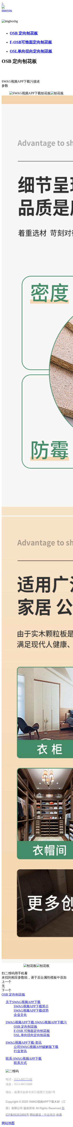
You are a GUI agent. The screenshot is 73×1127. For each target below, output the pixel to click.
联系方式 (20, 1063)
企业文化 (20, 1014)
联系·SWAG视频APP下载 (24, 1058)
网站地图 (8, 1123)
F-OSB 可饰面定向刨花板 (32, 1031)
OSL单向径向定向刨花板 (31, 51)
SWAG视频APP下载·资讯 (24, 1042)
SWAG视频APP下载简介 (31, 1006)
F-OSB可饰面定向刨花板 (31, 42)
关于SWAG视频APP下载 (23, 1002)
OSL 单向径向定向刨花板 (32, 1035)
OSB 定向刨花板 (24, 33)
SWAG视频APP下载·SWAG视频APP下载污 (36, 1022)
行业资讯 (20, 1051)
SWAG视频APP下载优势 (31, 1010)
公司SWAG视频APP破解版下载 (36, 1047)
